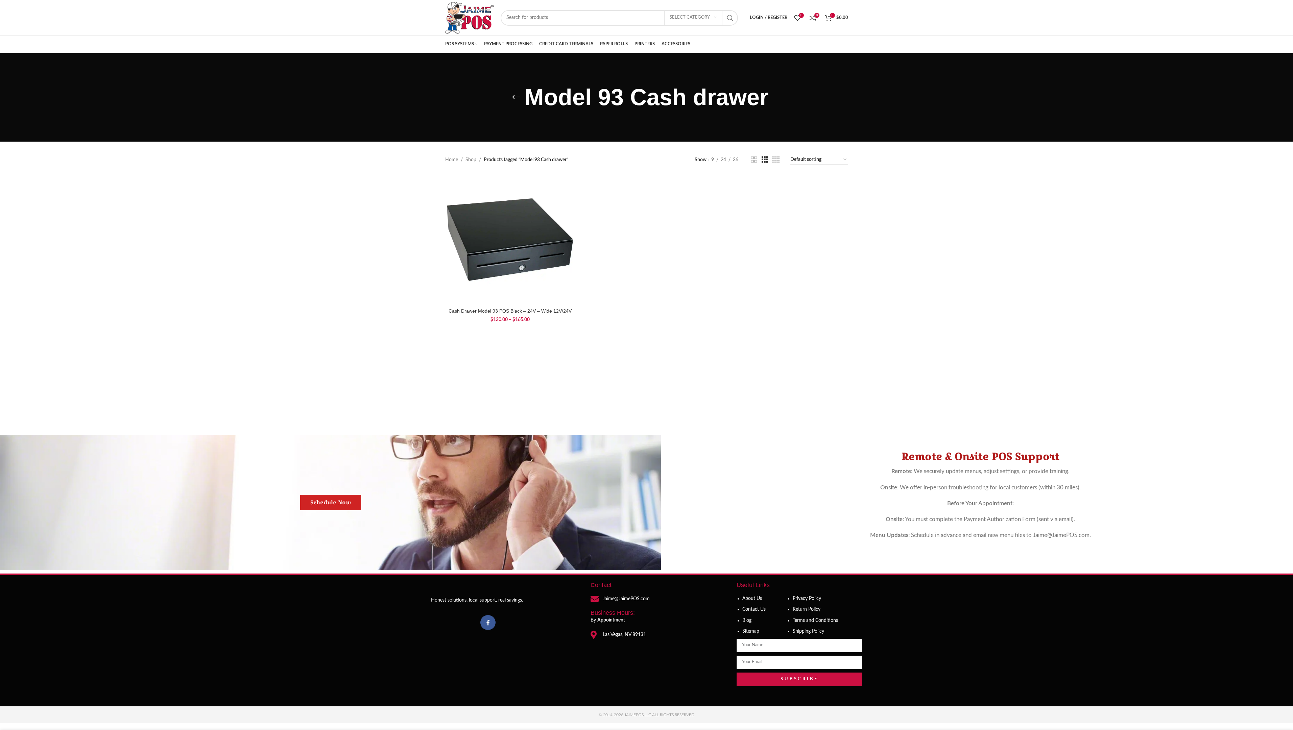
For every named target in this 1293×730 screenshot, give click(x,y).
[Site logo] (469, 17)
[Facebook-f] (488, 622)
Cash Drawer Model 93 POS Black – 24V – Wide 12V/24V (510, 311)
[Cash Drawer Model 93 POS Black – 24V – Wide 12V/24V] (510, 240)
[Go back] (516, 97)
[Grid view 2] (754, 159)
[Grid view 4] (776, 159)
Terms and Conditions (815, 620)
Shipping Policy (808, 631)
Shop (470, 159)
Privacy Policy (807, 598)
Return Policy (806, 609)
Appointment (611, 620)
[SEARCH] (730, 18)
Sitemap (750, 631)
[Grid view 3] (765, 159)
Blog (746, 620)
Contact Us (754, 609)
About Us (752, 598)
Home (451, 159)
